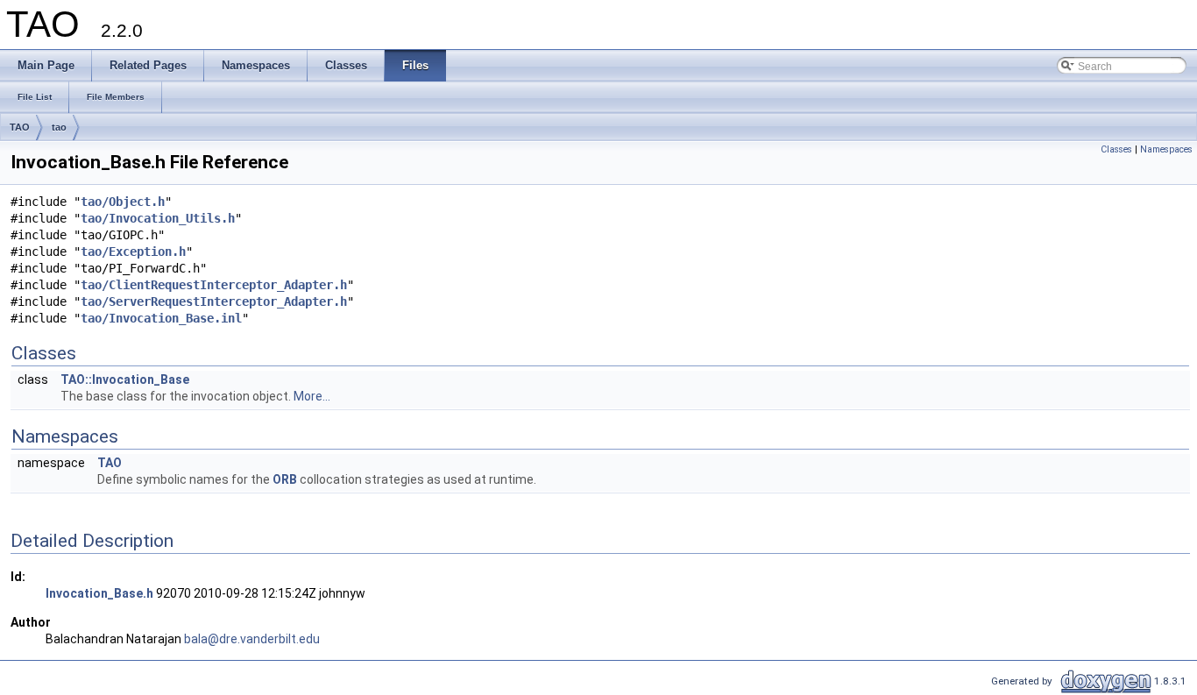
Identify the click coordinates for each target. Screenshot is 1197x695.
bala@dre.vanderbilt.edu (252, 639)
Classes (1116, 149)
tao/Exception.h (133, 252)
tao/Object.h (123, 202)
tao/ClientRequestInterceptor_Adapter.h (214, 285)
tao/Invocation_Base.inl (161, 318)
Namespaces (1166, 149)
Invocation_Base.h (99, 593)
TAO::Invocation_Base (124, 379)
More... (312, 396)
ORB (285, 479)
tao (59, 127)
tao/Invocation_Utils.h (158, 218)
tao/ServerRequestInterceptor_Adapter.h (214, 301)
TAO (20, 127)
